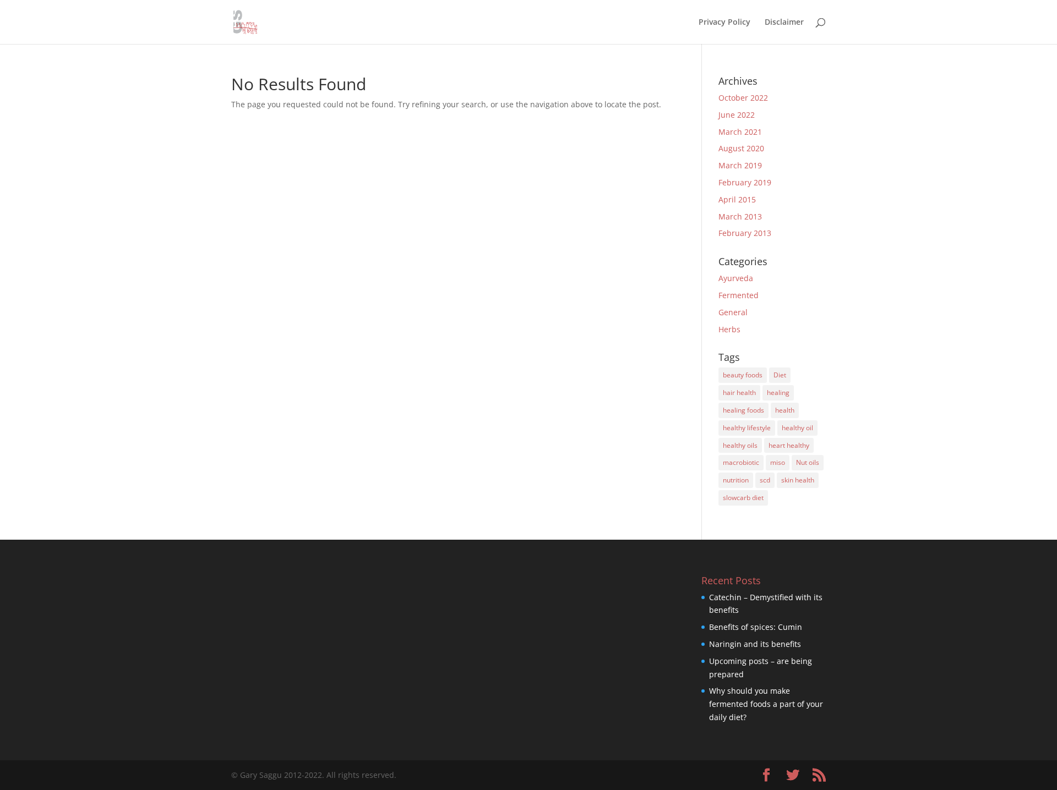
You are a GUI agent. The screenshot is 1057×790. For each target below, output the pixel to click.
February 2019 (744, 182)
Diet (779, 375)
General (733, 312)
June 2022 (736, 114)
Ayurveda (735, 278)
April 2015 (737, 199)
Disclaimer (784, 22)
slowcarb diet (743, 497)
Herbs (729, 329)
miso (777, 462)
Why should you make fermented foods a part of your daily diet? (766, 703)
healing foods (743, 410)
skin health (797, 480)
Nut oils (807, 462)
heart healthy (789, 445)
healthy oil (797, 427)
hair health (739, 392)
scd (765, 480)
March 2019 (740, 165)
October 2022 (743, 97)
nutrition (736, 480)
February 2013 (744, 233)
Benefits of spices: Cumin (755, 627)
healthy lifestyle (747, 427)
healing (778, 392)
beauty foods (742, 375)
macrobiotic (741, 462)
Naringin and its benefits (755, 644)
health (784, 410)
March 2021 (740, 132)
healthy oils (740, 445)
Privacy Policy (724, 22)
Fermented (738, 295)
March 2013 (740, 216)
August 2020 (741, 148)
